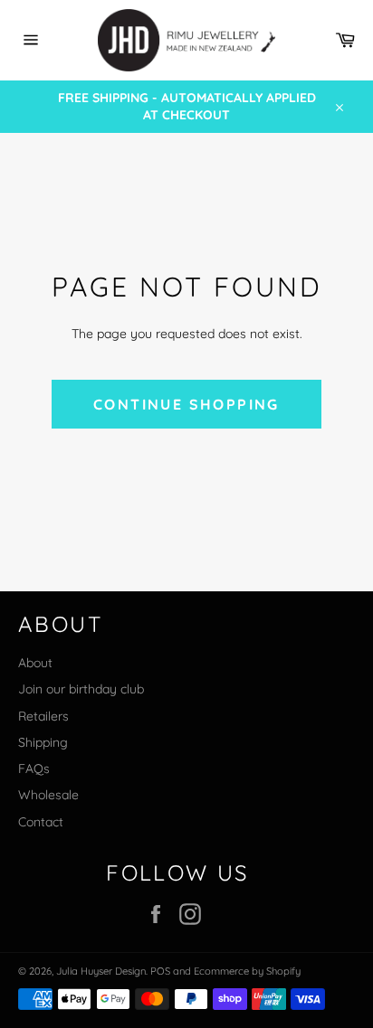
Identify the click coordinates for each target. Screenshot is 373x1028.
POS (160, 971)
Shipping (43, 742)
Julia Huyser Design (101, 971)
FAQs (34, 768)
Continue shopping (186, 404)
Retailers (43, 716)
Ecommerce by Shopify (247, 971)
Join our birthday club (81, 689)
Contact (40, 822)
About (35, 663)
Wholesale (48, 795)
